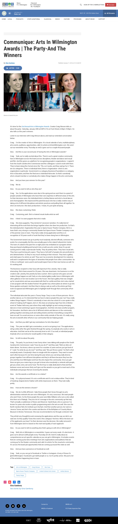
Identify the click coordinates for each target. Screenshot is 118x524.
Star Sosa (47, 467)
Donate (111, 5)
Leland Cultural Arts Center (47, 471)
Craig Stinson (36, 467)
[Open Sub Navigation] (13, 19)
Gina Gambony (10, 63)
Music (57, 19)
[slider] (12, 13)
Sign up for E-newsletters (94, 5)
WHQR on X (69, 504)
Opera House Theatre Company (25, 471)
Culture (67, 19)
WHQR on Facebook (47, 508)
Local (10, 19)
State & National (33, 19)
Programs (77, 19)
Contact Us (44, 504)
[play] (4, 13)
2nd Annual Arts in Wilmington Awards (35, 126)
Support (102, 19)
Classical (47, 19)
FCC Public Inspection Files (73, 508)
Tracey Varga (20, 475)
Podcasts (19, 19)
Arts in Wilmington (21, 467)
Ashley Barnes (64, 471)
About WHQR (90, 19)
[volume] (9, 13)
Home (4, 19)
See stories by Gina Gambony (21, 488)
